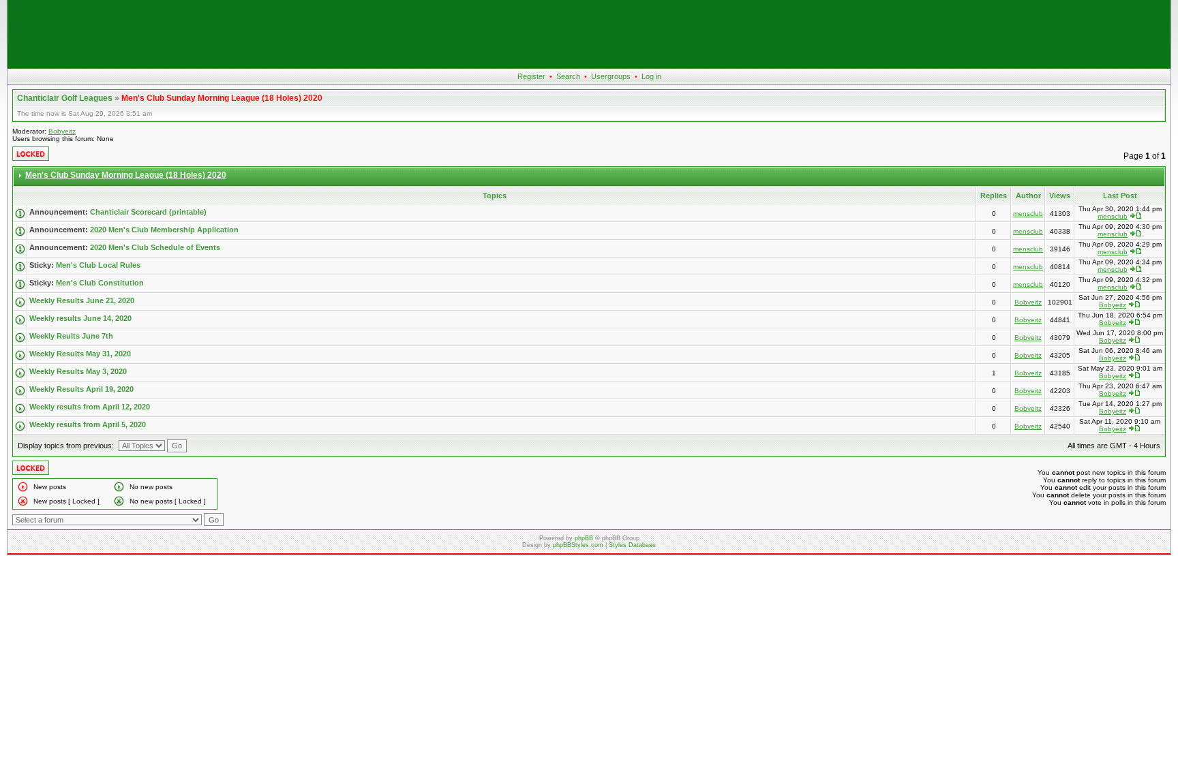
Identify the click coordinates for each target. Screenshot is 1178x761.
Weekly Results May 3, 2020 (78, 371)
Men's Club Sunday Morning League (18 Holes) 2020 (221, 98)
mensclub (1028, 213)
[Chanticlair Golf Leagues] (589, 65)
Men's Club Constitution (100, 283)
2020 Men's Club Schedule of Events (155, 247)
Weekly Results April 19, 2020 (81, 389)
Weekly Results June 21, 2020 (81, 300)
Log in (651, 76)
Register (531, 76)
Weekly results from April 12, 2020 (89, 407)
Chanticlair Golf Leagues (64, 98)
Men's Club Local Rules (98, 265)
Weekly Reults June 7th (71, 336)
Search (568, 76)
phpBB (584, 538)
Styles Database (632, 545)
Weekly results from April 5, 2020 (87, 424)
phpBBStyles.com (578, 545)
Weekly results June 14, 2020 (80, 318)
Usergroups (611, 76)
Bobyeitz (62, 131)
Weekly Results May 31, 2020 (80, 354)
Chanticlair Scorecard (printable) (148, 212)
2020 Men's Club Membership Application (164, 230)
